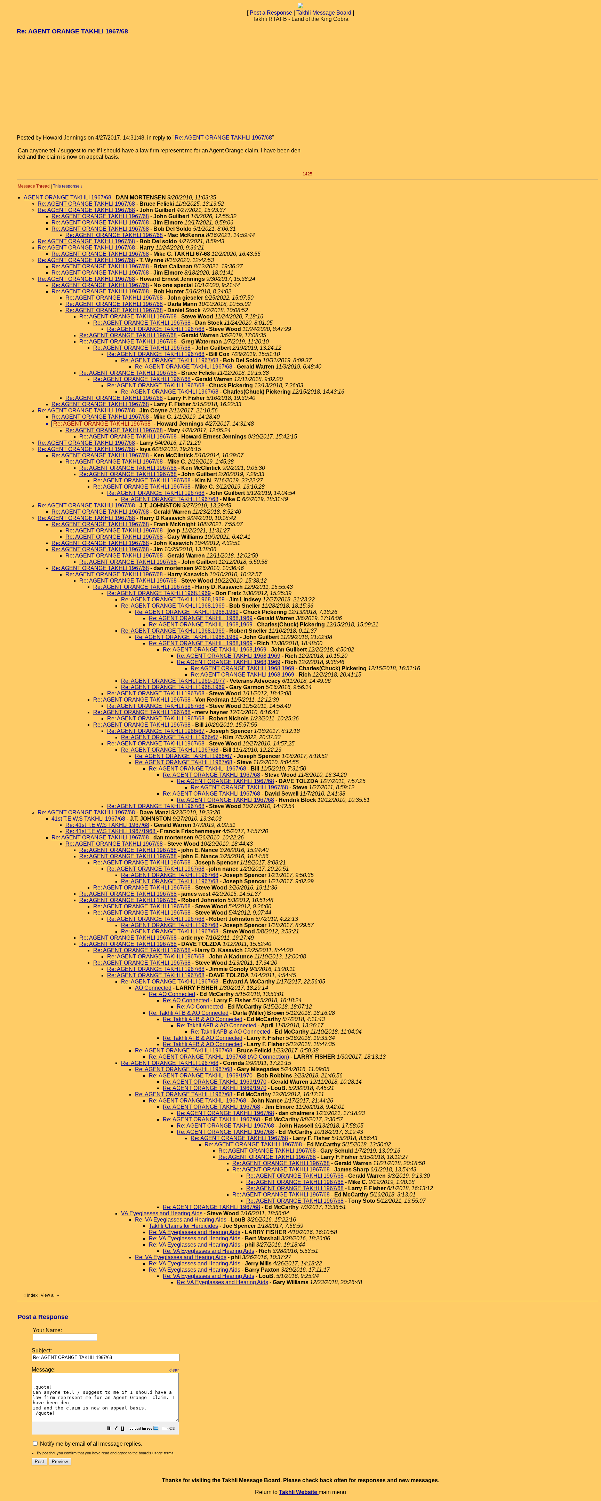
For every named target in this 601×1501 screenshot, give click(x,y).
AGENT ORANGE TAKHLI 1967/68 (67, 197)
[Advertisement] (69, 84)
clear (174, 1370)
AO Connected (153, 988)
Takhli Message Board (323, 13)
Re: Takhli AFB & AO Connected (189, 1013)
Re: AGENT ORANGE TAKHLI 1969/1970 (201, 1076)
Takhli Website (299, 1492)
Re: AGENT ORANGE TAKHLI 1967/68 (223, 138)
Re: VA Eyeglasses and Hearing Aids (180, 1220)
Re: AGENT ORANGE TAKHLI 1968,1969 (159, 593)
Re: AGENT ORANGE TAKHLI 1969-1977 (173, 681)
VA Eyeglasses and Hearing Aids (161, 1213)
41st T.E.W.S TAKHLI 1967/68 (88, 819)
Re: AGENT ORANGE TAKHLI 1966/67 (156, 731)
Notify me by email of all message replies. (90, 1444)
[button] (109, 1429)
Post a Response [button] (271, 13)
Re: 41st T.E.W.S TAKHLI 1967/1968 (111, 831)
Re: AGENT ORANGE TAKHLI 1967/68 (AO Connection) (219, 1057)
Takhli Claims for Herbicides (183, 1226)
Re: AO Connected (172, 994)
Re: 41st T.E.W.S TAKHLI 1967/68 (107, 825)
